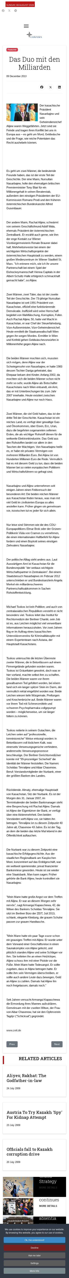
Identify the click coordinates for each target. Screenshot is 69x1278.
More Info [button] (34, 1270)
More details (48, 1187)
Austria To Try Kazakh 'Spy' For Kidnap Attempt (34, 1115)
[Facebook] (3, 10)
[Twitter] (9, 10)
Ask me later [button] (34, 1255)
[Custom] (15, 10)
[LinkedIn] (59, 87)
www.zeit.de (13, 1030)
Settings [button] (35, 1263)
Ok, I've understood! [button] (34, 1239)
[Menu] (26, 26)
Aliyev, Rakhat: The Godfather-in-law (26, 1078)
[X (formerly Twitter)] (50, 87)
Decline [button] (34, 1247)
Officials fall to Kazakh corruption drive (30, 1152)
